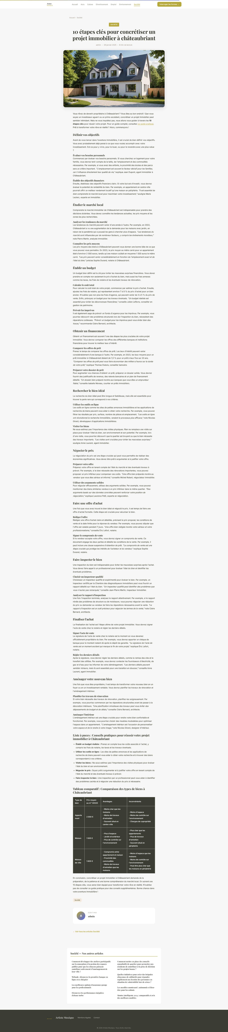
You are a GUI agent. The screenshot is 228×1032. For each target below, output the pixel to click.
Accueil (75, 4)
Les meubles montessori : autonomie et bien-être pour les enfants (136, 988)
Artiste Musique (65, 1017)
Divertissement (102, 4)
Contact (97, 1018)
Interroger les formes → (169, 4)
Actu (82, 4)
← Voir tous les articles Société (86, 931)
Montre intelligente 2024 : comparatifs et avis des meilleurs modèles (136, 996)
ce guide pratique (145, 124)
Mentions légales (84, 1018)
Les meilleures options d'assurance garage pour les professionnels (89, 986)
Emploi (113, 4)
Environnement (125, 4)
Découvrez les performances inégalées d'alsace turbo (88, 994)
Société (137, 4)
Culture (90, 4)
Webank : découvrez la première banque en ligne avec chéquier (90, 978)
